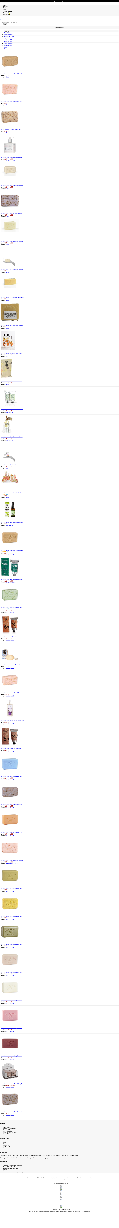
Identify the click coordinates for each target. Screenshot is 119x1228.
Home (4, 5)
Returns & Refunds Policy (9, 1128)
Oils (5, 48)
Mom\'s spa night (8, 34)
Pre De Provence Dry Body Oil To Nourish (11, 492)
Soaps (5, 47)
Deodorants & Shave (9, 40)
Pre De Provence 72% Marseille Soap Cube (12, 325)
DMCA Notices (7, 1133)
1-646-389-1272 (11, 1166)
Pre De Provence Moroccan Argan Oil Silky (11, 353)
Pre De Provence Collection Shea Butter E (11, 157)
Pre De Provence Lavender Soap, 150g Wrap (12, 213)
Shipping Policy (7, 1129)
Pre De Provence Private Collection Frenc (11, 381)
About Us (5, 6)
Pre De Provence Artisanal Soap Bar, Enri (11, 101)
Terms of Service (7, 1131)
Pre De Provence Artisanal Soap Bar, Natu (11, 832)
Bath (5, 38)
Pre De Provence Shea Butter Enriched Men (12, 579)
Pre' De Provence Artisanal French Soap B (11, 129)
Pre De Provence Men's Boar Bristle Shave (12, 437)
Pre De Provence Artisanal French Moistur (11, 692)
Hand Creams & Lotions (10, 36)
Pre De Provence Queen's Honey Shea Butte (12, 297)
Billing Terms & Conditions (10, 1132)
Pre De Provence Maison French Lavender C (12, 720)
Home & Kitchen (8, 32)
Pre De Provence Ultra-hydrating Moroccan (12, 465)
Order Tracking (8, 11)
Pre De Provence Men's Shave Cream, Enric (12, 409)
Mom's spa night (8, 41)
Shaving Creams (8, 45)
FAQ (4, 7)
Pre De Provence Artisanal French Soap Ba (12, 73)
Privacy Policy (6, 1127)
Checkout (6, 14)
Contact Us (6, 12)
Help (4, 9)
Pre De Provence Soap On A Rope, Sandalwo (12, 664)
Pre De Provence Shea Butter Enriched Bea (12, 522)
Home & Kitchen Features (12, 863)
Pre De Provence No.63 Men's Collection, (11, 637)
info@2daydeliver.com (12, 1168)
